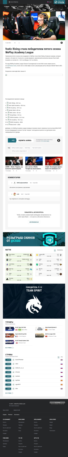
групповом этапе (11, 65)
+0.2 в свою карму (45, 141)
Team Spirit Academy (36, 147)
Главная (6, 6)
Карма (4, 414)
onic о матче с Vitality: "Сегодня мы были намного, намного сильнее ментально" (33, 167)
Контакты (16, 414)
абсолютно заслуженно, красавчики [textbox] (20, 187)
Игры (19, 430)
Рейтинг (10, 414)
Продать (5, 425)
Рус (62, 356)
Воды (51, 427)
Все (55, 250)
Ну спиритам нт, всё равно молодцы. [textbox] (20, 198)
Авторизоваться (34, 222)
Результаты (60, 250)
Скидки (4, 433)
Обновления (21, 422)
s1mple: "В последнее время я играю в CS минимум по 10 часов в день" (53, 167)
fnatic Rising (27, 147)
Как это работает (7, 427)
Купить (4, 422)
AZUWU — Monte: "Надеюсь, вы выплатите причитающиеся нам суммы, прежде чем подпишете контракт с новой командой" (14, 167)
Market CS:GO (17, 410)
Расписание (52, 430)
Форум (51, 422)
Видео (51, 425)
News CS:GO (6, 410)
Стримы (21, 6)
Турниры (28, 6)
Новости (14, 6)
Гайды (19, 427)
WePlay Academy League (17, 147)
